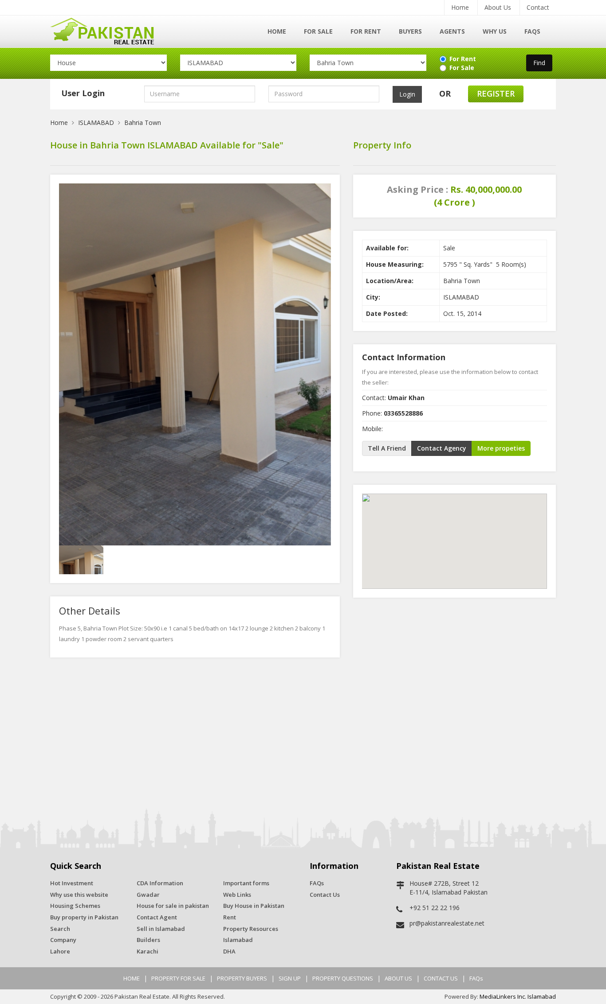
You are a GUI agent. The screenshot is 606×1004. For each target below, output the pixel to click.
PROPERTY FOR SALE (178, 978)
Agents (452, 31)
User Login (83, 93)
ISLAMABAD (96, 122)
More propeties (501, 448)
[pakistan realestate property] (108, 30)
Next (323, 346)
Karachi (147, 951)
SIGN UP (290, 978)
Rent (229, 917)
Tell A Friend (387, 448)
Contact (538, 7)
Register (496, 93)
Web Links (237, 895)
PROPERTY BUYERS (242, 978)
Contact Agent (157, 917)
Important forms (246, 883)
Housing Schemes (75, 906)
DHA (229, 951)
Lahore (60, 951)
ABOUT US (398, 978)
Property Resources (250, 929)
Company (63, 940)
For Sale (318, 31)
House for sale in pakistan (173, 906)
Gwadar (148, 895)
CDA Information (160, 883)
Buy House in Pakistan (253, 906)
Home (460, 7)
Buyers (410, 31)
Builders (148, 940)
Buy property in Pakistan (84, 917)
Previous (66, 346)
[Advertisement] (303, 733)
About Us (497, 7)
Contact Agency (441, 448)
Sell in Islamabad (161, 929)
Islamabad (238, 940)
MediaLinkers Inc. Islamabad (518, 996)
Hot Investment (71, 883)
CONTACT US (441, 978)
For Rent (365, 31)
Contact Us (325, 895)
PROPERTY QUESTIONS (342, 978)
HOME (131, 978)
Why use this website (79, 895)
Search (60, 929)
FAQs (532, 31)
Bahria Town (142, 122)
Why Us (495, 31)
